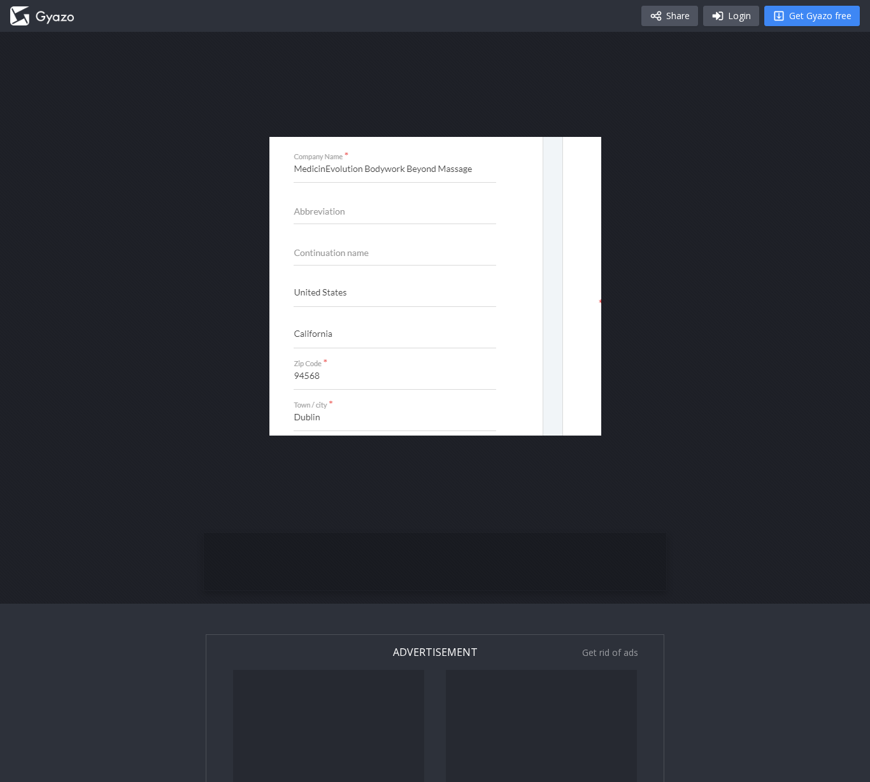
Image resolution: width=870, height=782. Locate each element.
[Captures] (42, 16)
